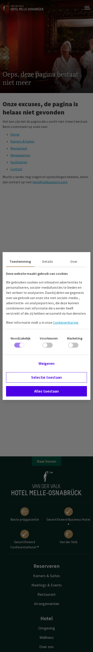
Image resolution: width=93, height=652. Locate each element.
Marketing (74, 338)
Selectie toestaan (46, 377)
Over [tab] (73, 261)
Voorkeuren (49, 338)
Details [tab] (47, 261)
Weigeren (46, 363)
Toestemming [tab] (20, 261)
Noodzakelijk (20, 338)
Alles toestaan (46, 391)
